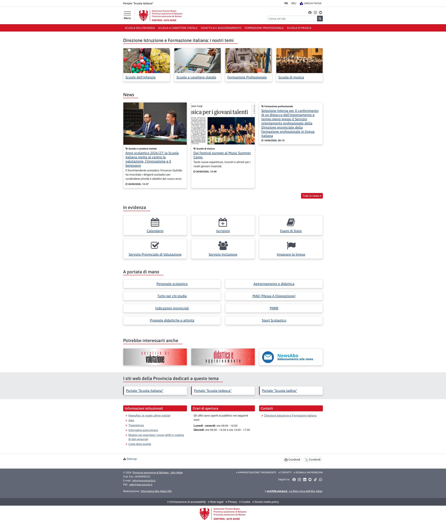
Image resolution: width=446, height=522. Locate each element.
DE (293, 3)
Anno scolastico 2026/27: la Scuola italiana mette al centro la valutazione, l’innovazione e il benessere (152, 159)
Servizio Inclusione (223, 254)
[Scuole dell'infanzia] (146, 60)
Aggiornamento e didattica (273, 284)
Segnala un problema (309, 472)
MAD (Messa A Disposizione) (273, 296)
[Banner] (155, 357)
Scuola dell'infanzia (140, 27)
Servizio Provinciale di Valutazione (155, 254)
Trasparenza (136, 425)
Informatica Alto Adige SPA (156, 491)
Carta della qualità (139, 444)
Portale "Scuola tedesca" (213, 391)
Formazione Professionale (247, 77)
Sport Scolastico (274, 320)
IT (286, 3)
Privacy (232, 502)
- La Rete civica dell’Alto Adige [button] (294, 491)
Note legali (216, 502)
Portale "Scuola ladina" (279, 391)
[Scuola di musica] (299, 60)
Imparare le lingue (291, 254)
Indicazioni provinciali (172, 308)
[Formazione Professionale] (248, 60)
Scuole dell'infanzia (140, 77)
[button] (310, 12)
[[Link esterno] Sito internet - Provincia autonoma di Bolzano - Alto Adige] (160, 15)
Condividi (294, 459)
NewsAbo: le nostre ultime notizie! (149, 415)
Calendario (155, 231)
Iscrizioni (223, 231)
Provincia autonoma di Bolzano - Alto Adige (158, 472)
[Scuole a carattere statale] (197, 60)
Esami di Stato (291, 231)
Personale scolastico (172, 284)
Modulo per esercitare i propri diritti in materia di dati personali (156, 437)
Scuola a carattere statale (178, 27)
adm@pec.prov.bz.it (140, 484)
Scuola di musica (299, 27)
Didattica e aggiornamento (221, 27)
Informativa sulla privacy (143, 430)
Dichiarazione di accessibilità (187, 502)
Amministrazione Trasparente (256, 472)
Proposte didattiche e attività (172, 320)
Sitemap (132, 459)
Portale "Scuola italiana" (144, 391)
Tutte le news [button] (311, 196)
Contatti (285, 472)
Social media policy (266, 502)
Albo (131, 420)
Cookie (245, 502)
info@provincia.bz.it (143, 480)
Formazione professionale (264, 27)
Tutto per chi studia (172, 296)
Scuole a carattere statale (196, 77)
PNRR (274, 308)
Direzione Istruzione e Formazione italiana (290, 415)
